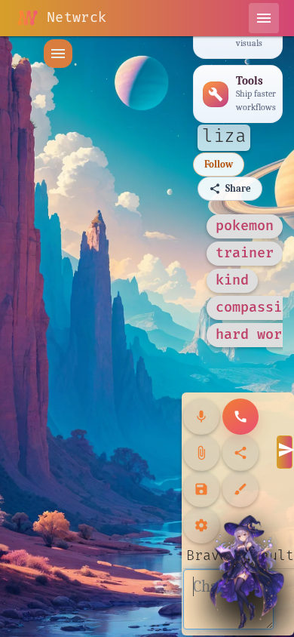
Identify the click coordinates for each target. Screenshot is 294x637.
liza (224, 136)
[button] (58, 53)
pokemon (245, 226)
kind (232, 280)
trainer (245, 253)
